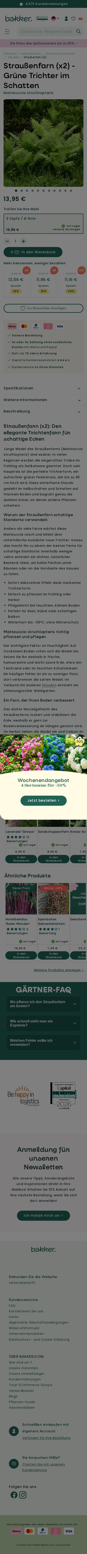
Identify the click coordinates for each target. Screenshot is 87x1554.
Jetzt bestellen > (43, 800)
